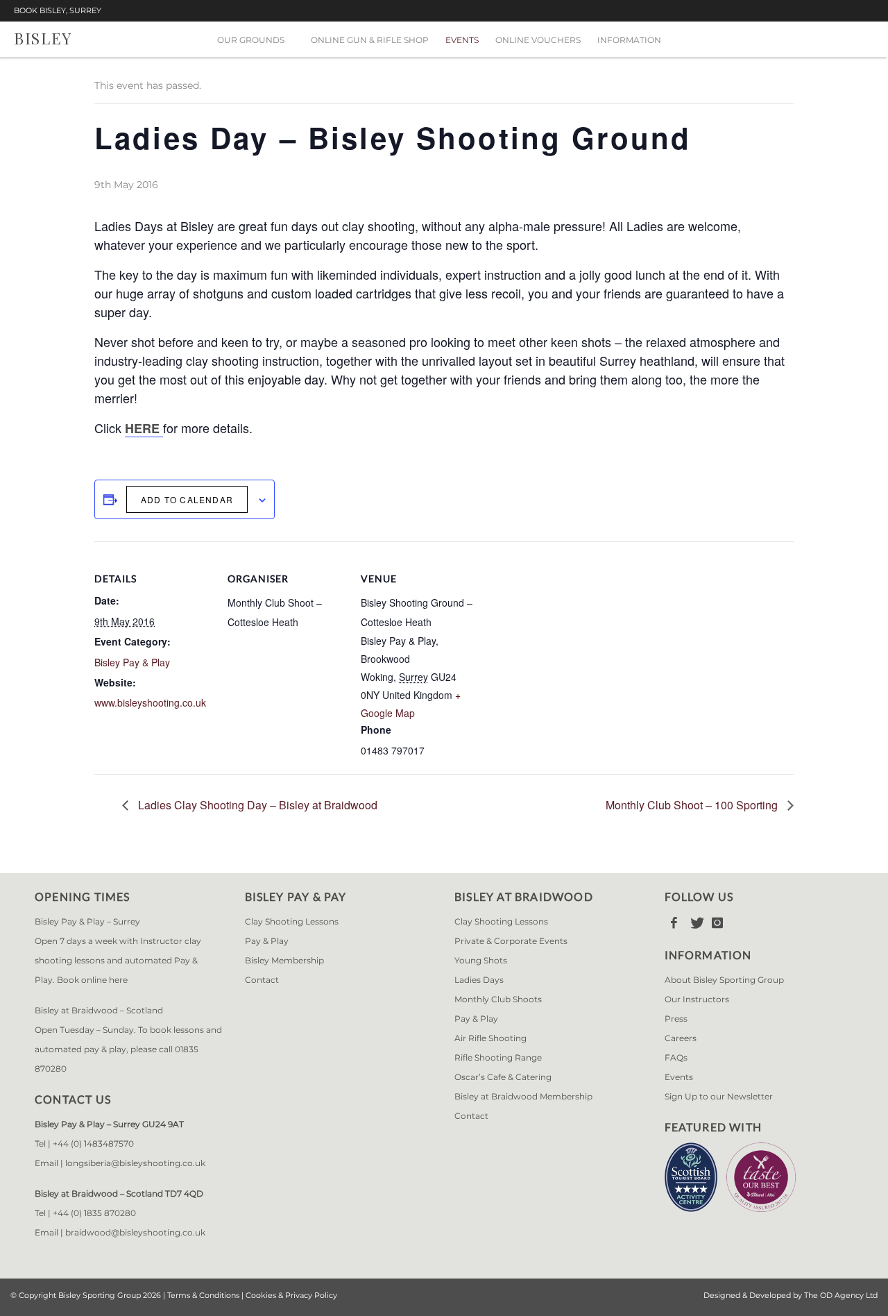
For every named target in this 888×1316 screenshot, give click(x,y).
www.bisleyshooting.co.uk (150, 702)
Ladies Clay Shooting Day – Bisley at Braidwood (256, 805)
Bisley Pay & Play (132, 662)
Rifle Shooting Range (498, 1057)
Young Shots (480, 960)
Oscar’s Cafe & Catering (503, 1077)
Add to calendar (187, 499)
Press (676, 1018)
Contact (262, 980)
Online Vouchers (538, 40)
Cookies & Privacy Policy (291, 1295)
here (118, 980)
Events (462, 40)
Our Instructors (697, 999)
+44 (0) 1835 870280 (94, 1213)
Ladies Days (479, 980)
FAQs (676, 1057)
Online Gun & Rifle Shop (370, 40)
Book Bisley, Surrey (57, 11)
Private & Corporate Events (510, 941)
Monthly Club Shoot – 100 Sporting (693, 805)
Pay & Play (267, 941)
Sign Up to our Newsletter (719, 1096)
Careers (681, 1038)
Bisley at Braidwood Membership (523, 1096)
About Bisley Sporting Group (724, 980)
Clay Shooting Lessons (292, 921)
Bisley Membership (284, 960)
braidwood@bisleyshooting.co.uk (135, 1232)
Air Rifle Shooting (490, 1038)
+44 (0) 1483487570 (93, 1143)
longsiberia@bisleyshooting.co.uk (135, 1163)
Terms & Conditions (203, 1295)
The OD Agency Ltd (841, 1295)
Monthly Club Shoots (498, 999)
